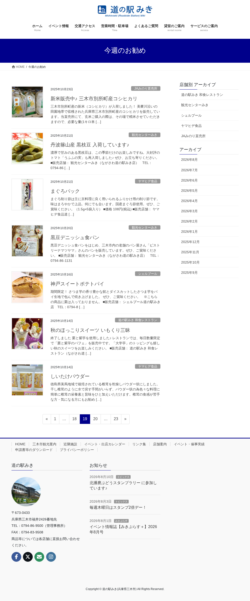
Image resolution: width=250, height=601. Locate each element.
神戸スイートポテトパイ (77, 283)
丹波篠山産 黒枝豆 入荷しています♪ (90, 144)
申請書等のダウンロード (34, 450)
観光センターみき (144, 135)
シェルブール (147, 273)
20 (95, 420)
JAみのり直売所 (145, 88)
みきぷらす (121, 521)
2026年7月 (189, 170)
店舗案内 (160, 444)
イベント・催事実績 (189, 444)
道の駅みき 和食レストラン (137, 320)
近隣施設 (70, 444)
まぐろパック (65, 191)
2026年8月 (189, 160)
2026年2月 (189, 221)
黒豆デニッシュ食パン (75, 237)
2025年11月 (190, 252)
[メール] (39, 557)
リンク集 (139, 444)
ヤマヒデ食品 (147, 181)
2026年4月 (189, 201)
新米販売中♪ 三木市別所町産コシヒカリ (94, 98)
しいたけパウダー (70, 376)
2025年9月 (189, 273)
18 (74, 420)
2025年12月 (190, 242)
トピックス (123, 477)
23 (116, 420)
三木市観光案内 (44, 444)
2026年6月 (189, 180)
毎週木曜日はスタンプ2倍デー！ (118, 507)
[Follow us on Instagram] (51, 557)
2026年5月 (189, 191)
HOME (20, 444)
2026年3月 (189, 211)
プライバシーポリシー (77, 450)
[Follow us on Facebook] (16, 557)
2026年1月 (189, 232)
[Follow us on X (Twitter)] (28, 557)
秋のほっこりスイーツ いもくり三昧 (90, 330)
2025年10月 (190, 262)
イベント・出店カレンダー (104, 444)
